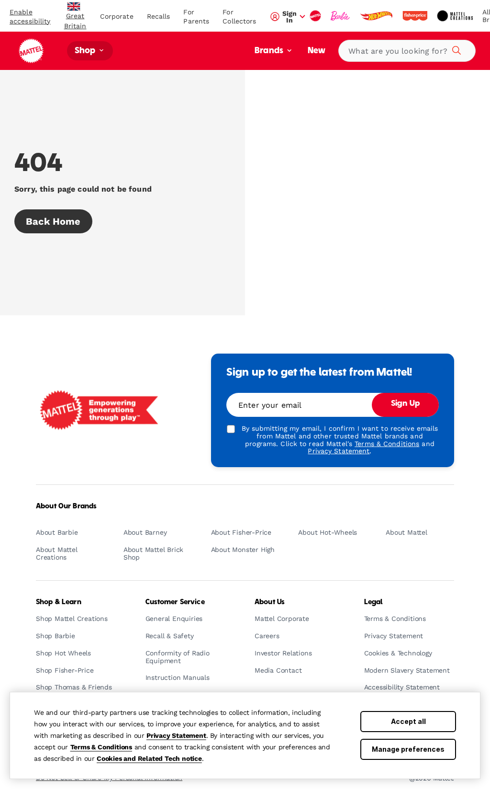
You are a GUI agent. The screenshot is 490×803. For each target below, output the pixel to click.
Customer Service (175, 602)
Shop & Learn (58, 602)
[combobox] (407, 51)
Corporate (117, 16)
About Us (270, 602)
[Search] (455, 49)
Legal (373, 602)
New (316, 51)
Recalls (158, 16)
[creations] (456, 15)
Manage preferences (408, 749)
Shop (86, 51)
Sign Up (405, 404)
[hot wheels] (377, 15)
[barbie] (341, 15)
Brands (270, 51)
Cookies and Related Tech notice (149, 758)
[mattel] (316, 15)
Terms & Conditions (101, 747)
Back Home (53, 221)
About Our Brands (66, 506)
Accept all (408, 721)
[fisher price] (416, 15)
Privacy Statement (176, 735)
